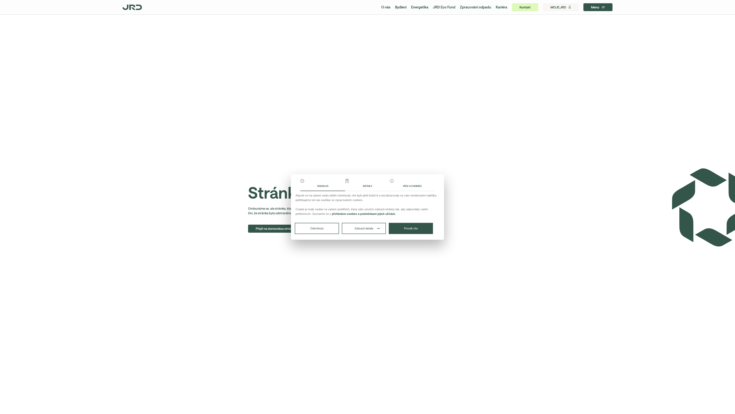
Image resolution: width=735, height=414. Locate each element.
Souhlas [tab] (322, 186)
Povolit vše (411, 228)
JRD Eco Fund (444, 7)
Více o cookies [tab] (412, 186)
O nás (385, 7)
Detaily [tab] (367, 186)
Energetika (419, 7)
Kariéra (501, 7)
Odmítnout (316, 228)
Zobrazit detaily (363, 228)
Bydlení (401, 7)
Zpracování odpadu (475, 7)
